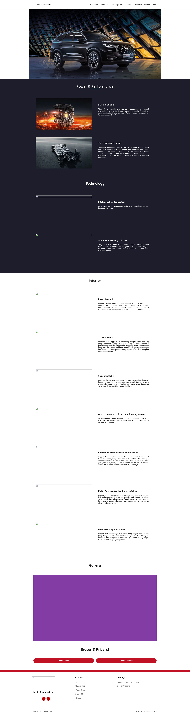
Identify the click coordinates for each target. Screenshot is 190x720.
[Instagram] (44, 699)
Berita (129, 5)
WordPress (54, 717)
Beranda (94, 5)
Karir (155, 5)
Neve (34, 717)
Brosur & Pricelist (142, 5)
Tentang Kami (117, 5)
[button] (36, 608)
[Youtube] (48, 699)
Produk (104, 5)
